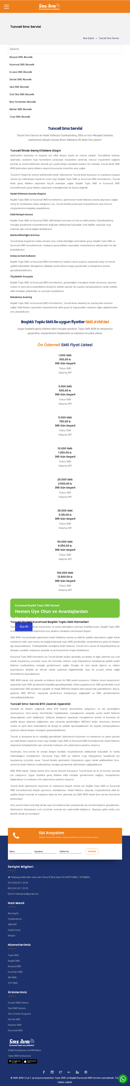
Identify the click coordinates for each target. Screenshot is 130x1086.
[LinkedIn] (69, 1072)
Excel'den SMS (15, 972)
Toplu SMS (13, 955)
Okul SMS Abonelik (19, 87)
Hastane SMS (15, 1025)
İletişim (11, 935)
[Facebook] (44, 1072)
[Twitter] (52, 1072)
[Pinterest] (86, 1072)
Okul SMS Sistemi (17, 1008)
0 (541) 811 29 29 (19, 888)
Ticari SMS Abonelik (20, 116)
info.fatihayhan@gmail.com (25, 894)
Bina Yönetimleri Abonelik (23, 101)
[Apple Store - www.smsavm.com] (30, 1061)
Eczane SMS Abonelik (21, 72)
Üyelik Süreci (14, 930)
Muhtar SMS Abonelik (21, 109)
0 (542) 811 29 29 (19, 882)
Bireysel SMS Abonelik (21, 57)
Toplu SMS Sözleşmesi (19, 1056)
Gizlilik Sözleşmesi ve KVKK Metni (24, 1050)
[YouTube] (77, 1072)
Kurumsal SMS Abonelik (22, 64)
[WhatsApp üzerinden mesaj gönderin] (123, 1079)
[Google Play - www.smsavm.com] (15, 1061)
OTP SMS (13, 983)
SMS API (12, 924)
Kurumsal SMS (15, 1030)
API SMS (12, 977)
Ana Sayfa (88, 38)
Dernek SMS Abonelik (21, 79)
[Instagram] (60, 1072)
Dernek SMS (14, 1019)
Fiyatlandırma (15, 919)
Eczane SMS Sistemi (18, 1002)
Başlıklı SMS (14, 961)
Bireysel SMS (14, 966)
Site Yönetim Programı (19, 1014)
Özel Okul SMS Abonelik (22, 94)
